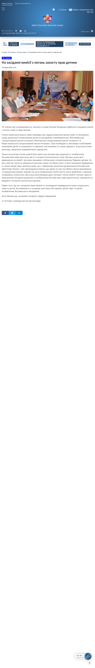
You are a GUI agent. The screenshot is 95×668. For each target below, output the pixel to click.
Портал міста (7, 3)
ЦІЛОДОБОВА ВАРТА (19, 33)
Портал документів (22, 3)
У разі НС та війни (13, 44)
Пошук (63, 10)
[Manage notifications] (89, 663)
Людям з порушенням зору (82, 9)
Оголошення (27, 44)
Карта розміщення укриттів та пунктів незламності (46, 44)
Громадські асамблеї (71, 44)
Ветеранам (85, 44)
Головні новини (22, 52)
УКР (88, 12)
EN (92, 12)
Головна (4, 52)
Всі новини (12, 52)
